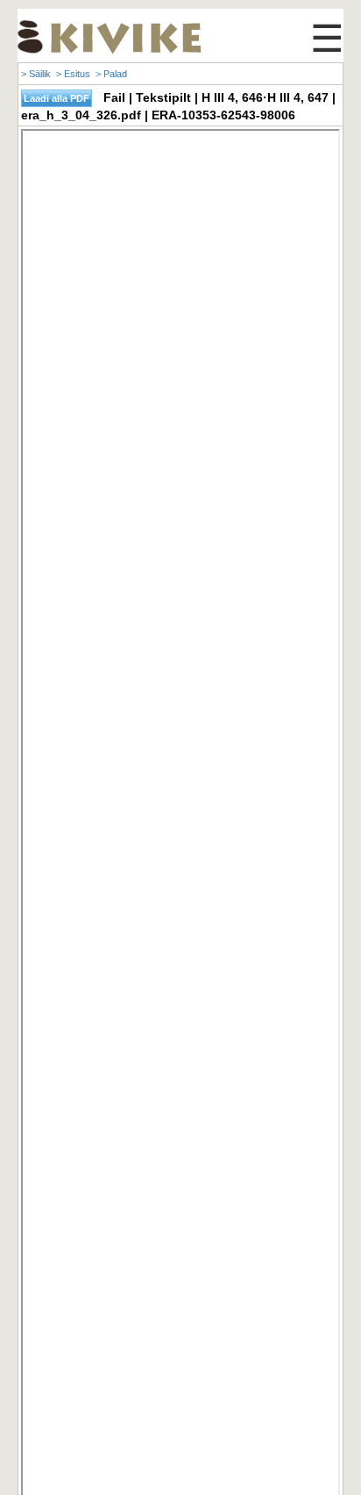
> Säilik (36, 73)
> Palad (111, 73)
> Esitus (73, 73)
